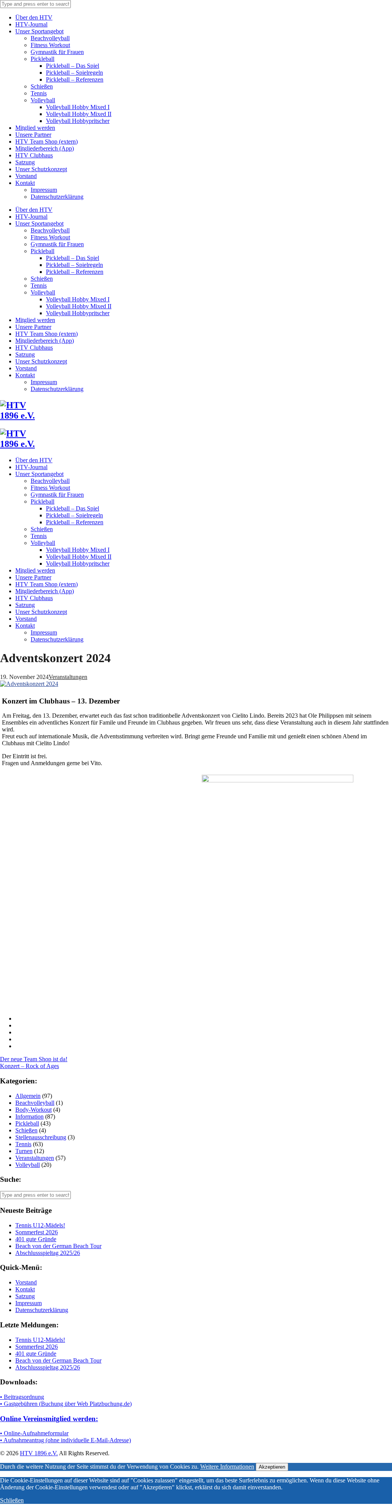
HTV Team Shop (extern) (46, 141)
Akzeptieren (272, 1467)
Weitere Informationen (227, 1466)
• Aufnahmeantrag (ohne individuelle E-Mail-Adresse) (65, 1440)
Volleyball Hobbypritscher (77, 121)
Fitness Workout (50, 45)
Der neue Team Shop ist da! (33, 1059)
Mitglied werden (35, 127)
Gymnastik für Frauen (57, 52)
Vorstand (26, 176)
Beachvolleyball (50, 38)
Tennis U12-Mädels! (40, 1225)
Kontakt (25, 183)
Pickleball (42, 59)
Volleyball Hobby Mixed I (77, 107)
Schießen (42, 86)
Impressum (44, 190)
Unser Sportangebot (39, 31)
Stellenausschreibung (40, 1137)
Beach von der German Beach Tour (58, 1246)
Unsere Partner (33, 134)
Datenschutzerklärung (57, 196)
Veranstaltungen (68, 677)
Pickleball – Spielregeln (74, 72)
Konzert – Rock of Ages (29, 1066)
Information (29, 1116)
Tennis (39, 93)
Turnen (24, 1151)
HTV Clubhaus (34, 155)
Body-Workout (33, 1109)
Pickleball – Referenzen (74, 79)
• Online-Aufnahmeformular (34, 1433)
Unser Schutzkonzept (41, 169)
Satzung (25, 162)
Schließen (12, 1500)
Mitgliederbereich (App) (44, 148)
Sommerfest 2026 (36, 1232)
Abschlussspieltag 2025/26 (47, 1253)
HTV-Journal (31, 24)
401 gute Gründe (35, 1239)
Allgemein (28, 1096)
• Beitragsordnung (22, 1397)
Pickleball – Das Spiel (72, 65)
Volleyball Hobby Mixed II (78, 114)
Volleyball (43, 100)
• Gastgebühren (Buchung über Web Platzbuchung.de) (66, 1403)
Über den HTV (33, 17)
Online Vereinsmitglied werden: (49, 1419)
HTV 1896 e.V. (39, 1453)
